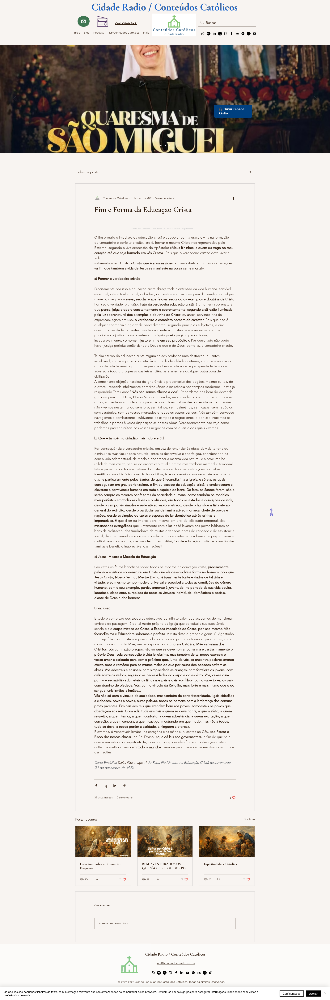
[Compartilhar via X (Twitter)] (105, 786)
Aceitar (313, 993)
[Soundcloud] (237, 33)
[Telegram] (208, 33)
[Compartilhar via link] (124, 786)
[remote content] (165, 226)
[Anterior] (14, 99)
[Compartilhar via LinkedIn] (115, 786)
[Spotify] (243, 33)
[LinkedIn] (214, 33)
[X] (220, 33)
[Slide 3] (160, 145)
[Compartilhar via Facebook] (96, 786)
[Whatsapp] (203, 33)
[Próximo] (315, 99)
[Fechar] (325, 993)
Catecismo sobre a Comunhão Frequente (100, 866)
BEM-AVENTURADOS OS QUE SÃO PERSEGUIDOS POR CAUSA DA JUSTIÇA (165, 866)
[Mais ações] (233, 198)
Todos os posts (87, 172)
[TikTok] (210, 973)
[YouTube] (254, 33)
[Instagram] (226, 33)
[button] (250, 172)
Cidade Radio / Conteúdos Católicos (175, 954)
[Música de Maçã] (249, 33)
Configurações (291, 993)
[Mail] (84, 21)
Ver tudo (249, 819)
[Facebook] (231, 33)
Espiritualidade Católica (220, 864)
